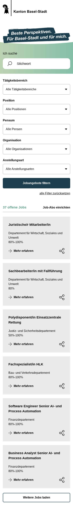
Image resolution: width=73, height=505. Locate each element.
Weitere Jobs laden (36, 497)
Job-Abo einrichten (56, 207)
